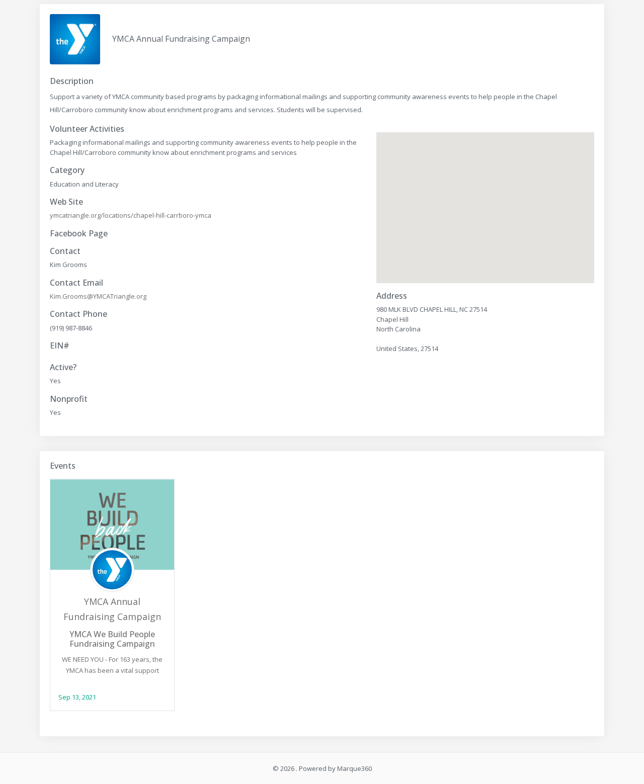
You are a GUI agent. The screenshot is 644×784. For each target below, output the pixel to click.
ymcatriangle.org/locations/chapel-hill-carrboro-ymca (130, 215)
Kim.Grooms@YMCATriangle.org (98, 296)
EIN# (59, 346)
